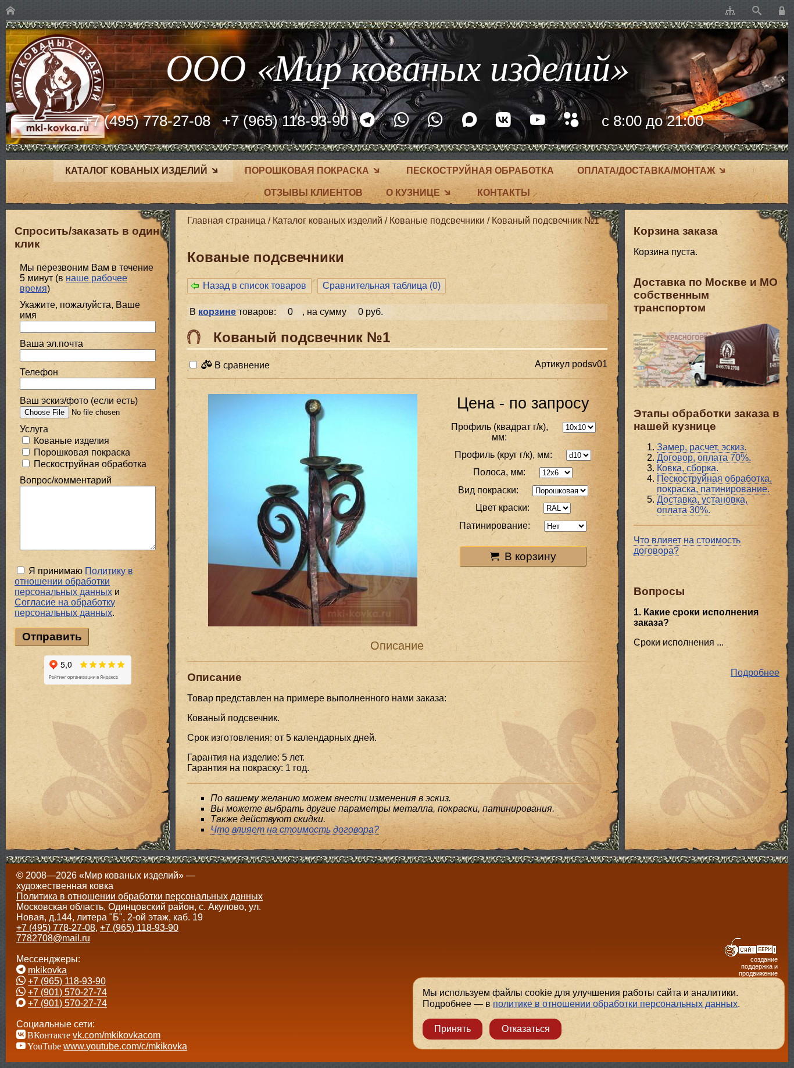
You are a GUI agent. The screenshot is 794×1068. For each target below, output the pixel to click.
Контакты (503, 193)
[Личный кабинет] (783, 11)
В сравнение (241, 365)
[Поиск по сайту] (756, 11)
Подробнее (755, 673)
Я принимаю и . (74, 592)
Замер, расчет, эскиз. (701, 447)
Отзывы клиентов (313, 193)
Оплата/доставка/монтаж (646, 170)
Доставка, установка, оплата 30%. (702, 504)
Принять (452, 1029)
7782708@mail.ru (53, 938)
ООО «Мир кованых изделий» (397, 66)
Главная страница (226, 220)
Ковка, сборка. (687, 468)
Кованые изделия (70, 441)
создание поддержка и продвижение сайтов (758, 970)
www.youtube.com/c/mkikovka (125, 1046)
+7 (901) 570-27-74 (67, 992)
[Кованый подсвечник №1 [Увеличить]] (312, 511)
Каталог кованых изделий (136, 170)
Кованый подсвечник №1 (545, 220)
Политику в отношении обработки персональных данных (74, 581)
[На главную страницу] (10, 11)
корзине (217, 312)
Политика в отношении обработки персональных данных (139, 896)
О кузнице (413, 193)
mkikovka (47, 970)
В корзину (530, 556)
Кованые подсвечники (437, 220)
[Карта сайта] (730, 11)
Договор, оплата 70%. (704, 458)
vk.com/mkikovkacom (116, 1035)
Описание (397, 645)
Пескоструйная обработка (480, 170)
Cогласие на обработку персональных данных (65, 607)
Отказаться (526, 1029)
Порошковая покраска (307, 170)
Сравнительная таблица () (382, 286)
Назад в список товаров (254, 286)
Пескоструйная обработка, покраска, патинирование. (714, 484)
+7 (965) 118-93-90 (285, 121)
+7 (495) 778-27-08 (146, 121)
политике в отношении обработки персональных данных (615, 1004)
